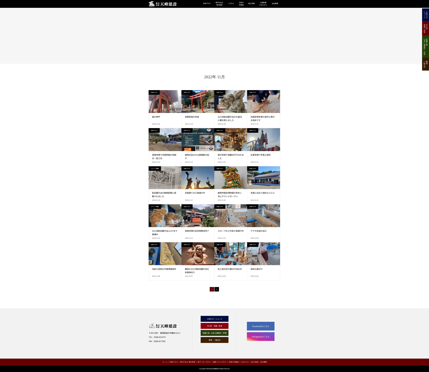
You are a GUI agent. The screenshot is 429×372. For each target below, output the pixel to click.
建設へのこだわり (219, 362)
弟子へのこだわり (204, 362)
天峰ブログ (207, 3)
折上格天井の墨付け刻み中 (230, 268)
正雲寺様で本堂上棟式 (261, 154)
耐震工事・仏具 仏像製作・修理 (214, 333)
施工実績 (251, 3)
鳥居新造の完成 (192, 116)
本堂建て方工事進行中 (195, 192)
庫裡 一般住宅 (214, 340)
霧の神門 (156, 116)
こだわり (231, 3)
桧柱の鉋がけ (257, 268)
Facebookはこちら (260, 326)
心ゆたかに (245, 362)
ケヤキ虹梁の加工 (259, 230)
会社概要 (275, 3)
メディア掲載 (155, 168)
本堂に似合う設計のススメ (263, 192)
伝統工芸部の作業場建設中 (164, 268)
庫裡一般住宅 (425, 64)
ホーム (164, 362)
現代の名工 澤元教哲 (187, 362)
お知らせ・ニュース (214, 319)
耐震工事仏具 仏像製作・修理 (425, 46)
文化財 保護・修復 (214, 326)
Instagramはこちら (260, 336)
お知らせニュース (425, 14)
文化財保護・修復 (425, 28)
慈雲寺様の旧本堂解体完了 (197, 230)
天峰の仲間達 (234, 362)
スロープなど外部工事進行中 (231, 230)
